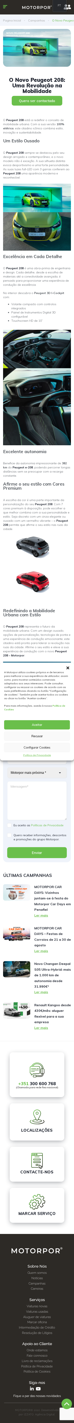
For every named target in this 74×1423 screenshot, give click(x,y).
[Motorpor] (37, 7)
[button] (68, 668)
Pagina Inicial (12, 20)
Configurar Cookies (37, 747)
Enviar (37, 852)
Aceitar (37, 725)
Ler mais (41, 915)
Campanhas (36, 20)
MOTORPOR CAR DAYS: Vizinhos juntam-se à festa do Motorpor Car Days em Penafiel (52, 898)
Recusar (37, 736)
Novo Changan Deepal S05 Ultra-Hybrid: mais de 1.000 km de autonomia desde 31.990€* (52, 975)
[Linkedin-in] (32, 1389)
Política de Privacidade (37, 754)
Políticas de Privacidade (47, 825)
